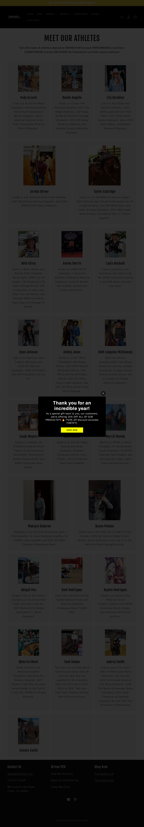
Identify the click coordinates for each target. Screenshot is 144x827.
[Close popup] (103, 393)
